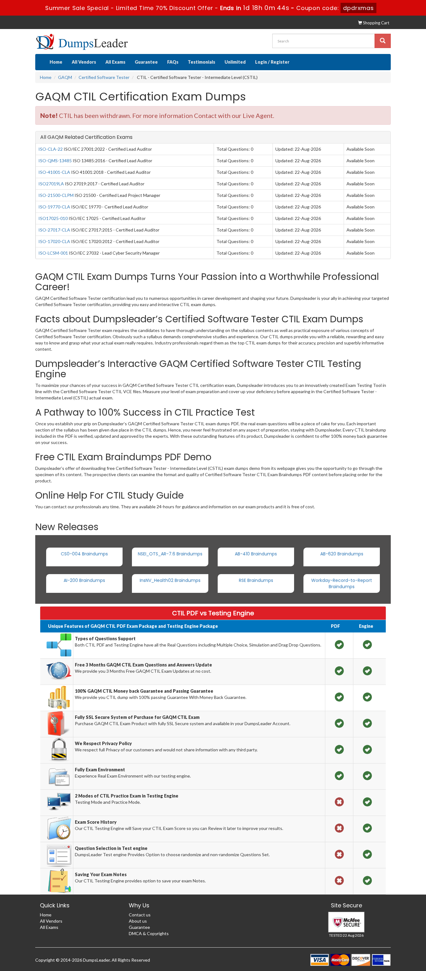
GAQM (65, 77)
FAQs (172, 62)
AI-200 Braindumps (84, 580)
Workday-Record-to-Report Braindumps (341, 583)
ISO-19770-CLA (54, 206)
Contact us (140, 914)
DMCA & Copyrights (149, 933)
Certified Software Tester (104, 77)
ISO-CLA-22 (50, 149)
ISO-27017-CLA (54, 229)
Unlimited (235, 62)
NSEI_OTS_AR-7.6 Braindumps (170, 554)
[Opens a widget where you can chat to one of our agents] (383, 935)
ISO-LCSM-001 (53, 253)
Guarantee (146, 62)
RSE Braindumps (256, 580)
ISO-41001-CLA (54, 172)
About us (138, 921)
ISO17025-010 (53, 218)
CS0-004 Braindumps (84, 554)
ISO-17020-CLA (54, 241)
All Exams (115, 62)
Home (56, 62)
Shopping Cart (375, 22)
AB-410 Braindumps (256, 554)
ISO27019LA (51, 183)
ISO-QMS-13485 (55, 160)
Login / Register (272, 62)
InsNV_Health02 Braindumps (170, 580)
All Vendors (84, 62)
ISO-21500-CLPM (56, 195)
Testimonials (201, 62)
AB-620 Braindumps (341, 554)
